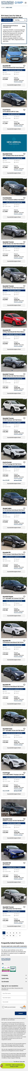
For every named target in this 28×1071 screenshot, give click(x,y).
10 (13, 935)
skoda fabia (7, 508)
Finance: (16, 77)
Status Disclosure (16, 1056)
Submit (21, 1013)
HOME (3, 7)
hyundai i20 (7, 863)
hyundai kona (7, 154)
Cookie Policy (12, 1053)
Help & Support (12, 1058)
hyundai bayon (8, 596)
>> (4, 938)
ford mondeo (7, 198)
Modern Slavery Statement (14, 1055)
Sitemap (18, 1058)
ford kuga (6, 773)
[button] (25, 56)
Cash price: (5, 77)
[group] (14, 54)
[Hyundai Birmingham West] (8, 2)
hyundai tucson (8, 242)
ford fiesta (6, 110)
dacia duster (7, 462)
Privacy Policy (5, 1053)
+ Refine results (7, 20)
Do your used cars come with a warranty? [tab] (14, 946)
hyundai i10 (6, 66)
